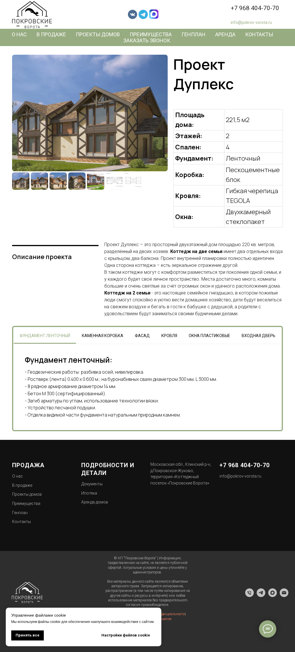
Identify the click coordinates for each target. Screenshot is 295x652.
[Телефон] (249, 595)
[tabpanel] (147, 387)
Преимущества (151, 34)
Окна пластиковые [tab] (209, 335)
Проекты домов (98, 34)
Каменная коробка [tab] (102, 335)
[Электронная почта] (284, 595)
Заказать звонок (146, 40)
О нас (19, 34)
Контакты (259, 34)
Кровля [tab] (169, 335)
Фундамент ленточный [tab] (45, 335)
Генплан (193, 34)
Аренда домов (94, 502)
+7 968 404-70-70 (255, 8)
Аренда (225, 34)
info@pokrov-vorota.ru (251, 22)
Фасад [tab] (142, 335)
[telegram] (261, 595)
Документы (92, 484)
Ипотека (89, 493)
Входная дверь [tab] (258, 335)
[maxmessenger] (272, 595)
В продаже (51, 34)
